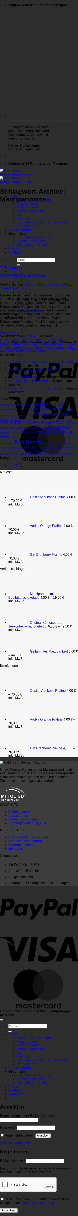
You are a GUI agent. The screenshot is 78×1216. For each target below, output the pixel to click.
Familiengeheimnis (21, 404)
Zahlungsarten (19, 812)
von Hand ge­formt (9, 453)
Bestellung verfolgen (23, 819)
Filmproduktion (7, 409)
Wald (21, 453)
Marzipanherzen (29, 207)
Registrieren (9, 1210)
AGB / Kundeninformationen (29, 837)
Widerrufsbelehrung (22, 845)
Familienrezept (47, 404)
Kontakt (14, 1090)
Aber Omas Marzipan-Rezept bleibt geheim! (40, 362)
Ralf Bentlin (17, 351)
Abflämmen (5, 404)
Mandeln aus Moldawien (43, 428)
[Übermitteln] (18, 265)
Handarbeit (68, 409)
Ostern (21, 1053)
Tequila (3, 447)
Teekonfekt (66, 443)
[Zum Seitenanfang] (1, 1020)
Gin (37, 409)
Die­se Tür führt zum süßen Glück (32, 388)
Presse (3, 266)
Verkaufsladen (19, 1068)
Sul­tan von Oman (51, 443)
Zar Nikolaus (66, 453)
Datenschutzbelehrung (25, 841)
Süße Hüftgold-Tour (23, 275)
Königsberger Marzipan (45, 340)
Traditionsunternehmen (65, 447)
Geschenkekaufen (13, 340)
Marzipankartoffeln (30, 1049)
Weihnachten (38, 351)
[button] (16, 267)
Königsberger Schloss (33, 1083)
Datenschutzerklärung (38, 1203)
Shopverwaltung (12, 288)
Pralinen (10, 443)
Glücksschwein (51, 409)
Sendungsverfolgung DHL (27, 823)
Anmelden (43, 1135)
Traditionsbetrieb (16, 447)
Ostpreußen (65, 437)
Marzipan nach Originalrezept (25, 437)
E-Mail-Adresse (12, 1161)
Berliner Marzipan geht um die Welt (34, 369)
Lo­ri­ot (75, 422)
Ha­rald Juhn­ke (7, 415)
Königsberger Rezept (15, 343)
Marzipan (64, 427)
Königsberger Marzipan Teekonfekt (42, 1060)
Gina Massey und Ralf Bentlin (30, 381)
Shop (12, 1034)
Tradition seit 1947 (39, 447)
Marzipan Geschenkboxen (36, 1038)
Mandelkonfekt (7, 428)
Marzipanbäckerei (24, 432)
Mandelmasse (43, 343)
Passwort (8, 1127)
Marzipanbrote (27, 203)
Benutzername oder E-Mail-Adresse (27, 1116)
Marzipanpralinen (49, 437)
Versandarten (18, 815)
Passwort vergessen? (16, 1143)
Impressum (16, 848)
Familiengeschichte (31, 1079)
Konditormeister (23, 415)
